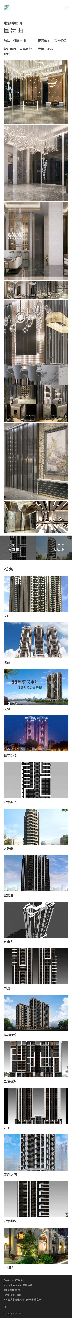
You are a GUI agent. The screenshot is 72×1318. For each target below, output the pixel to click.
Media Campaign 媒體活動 (18, 1285)
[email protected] (13, 1294)
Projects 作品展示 (13, 1280)
